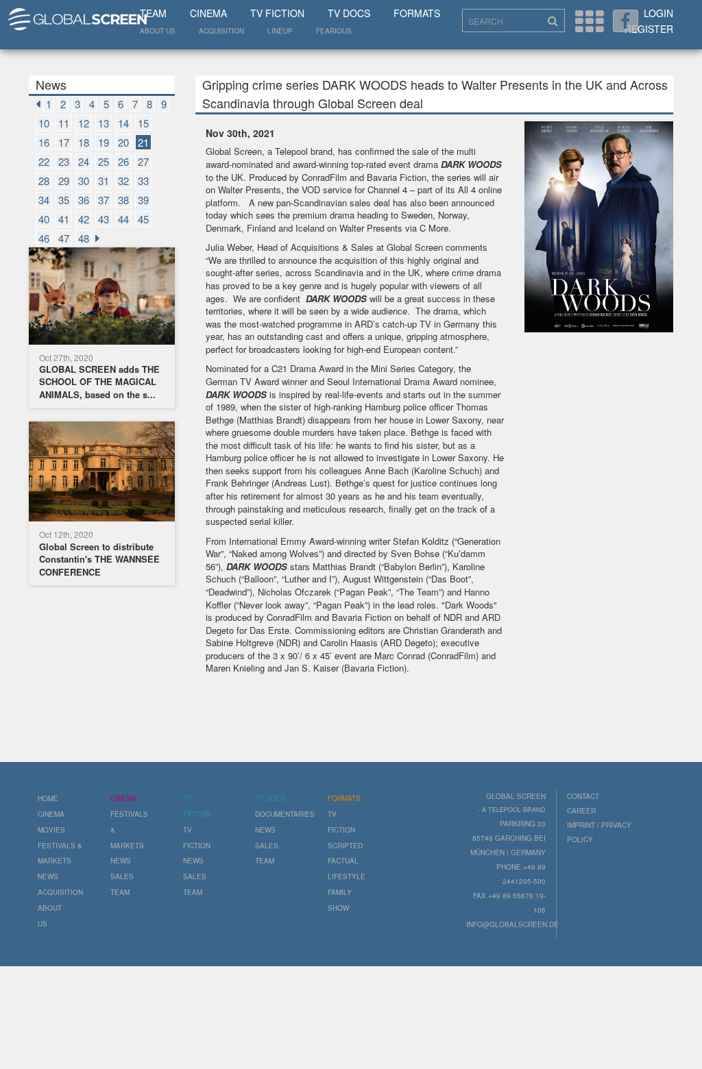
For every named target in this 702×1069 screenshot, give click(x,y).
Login (658, 13)
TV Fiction (277, 13)
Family (340, 892)
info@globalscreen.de (512, 924)
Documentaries (285, 814)
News (48, 876)
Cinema (208, 13)
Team (153, 13)
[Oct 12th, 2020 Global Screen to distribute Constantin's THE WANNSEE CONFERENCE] (102, 474)
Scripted (345, 845)
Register (649, 29)
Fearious (334, 31)
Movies (51, 830)
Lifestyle (346, 876)
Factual (343, 860)
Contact (583, 796)
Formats (417, 13)
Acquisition (221, 31)
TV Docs (349, 13)
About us (158, 31)
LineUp (280, 31)
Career (581, 810)
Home (48, 798)
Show (338, 908)
